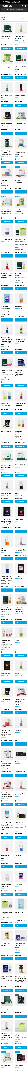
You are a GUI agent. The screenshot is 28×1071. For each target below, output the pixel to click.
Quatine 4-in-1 (5, 699)
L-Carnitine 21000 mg (6, 124)
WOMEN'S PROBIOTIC (18, 181)
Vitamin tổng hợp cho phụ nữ (20, 793)
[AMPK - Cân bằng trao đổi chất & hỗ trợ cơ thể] (7, 265)
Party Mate (18, 762)
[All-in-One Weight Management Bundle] (21, 58)
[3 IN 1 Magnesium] (7, 231)
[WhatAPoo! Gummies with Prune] (7, 298)
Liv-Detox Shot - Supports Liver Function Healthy (20, 609)
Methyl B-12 (18, 673)
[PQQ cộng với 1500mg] (7, 935)
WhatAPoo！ (5, 66)
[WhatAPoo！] (7, 58)
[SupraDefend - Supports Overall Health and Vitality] (7, 785)
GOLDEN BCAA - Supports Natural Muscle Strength (6, 521)
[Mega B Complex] (7, 485)
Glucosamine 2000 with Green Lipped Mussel (20, 152)
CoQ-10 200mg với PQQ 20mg (20, 404)
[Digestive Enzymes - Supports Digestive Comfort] (7, 143)
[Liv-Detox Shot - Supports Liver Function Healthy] (21, 600)
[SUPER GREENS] (7, 423)
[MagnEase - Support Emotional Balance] (7, 172)
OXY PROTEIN (5, 1065)
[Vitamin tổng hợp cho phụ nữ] (21, 785)
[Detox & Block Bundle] (7, 632)
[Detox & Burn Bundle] (21, 423)
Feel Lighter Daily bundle (6, 913)
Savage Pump (5, 673)
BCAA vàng (18, 884)
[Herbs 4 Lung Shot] (21, 115)
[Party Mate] (21, 754)
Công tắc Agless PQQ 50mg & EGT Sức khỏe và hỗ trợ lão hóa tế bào (20, 979)
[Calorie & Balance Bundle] (7, 362)
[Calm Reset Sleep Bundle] (7, 968)
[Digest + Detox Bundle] (21, 1026)
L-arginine (18, 855)
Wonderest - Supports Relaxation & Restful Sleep (19, 373)
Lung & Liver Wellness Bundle (6, 210)
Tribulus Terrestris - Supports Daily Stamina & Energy (6, 1035)
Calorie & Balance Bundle (6, 371)
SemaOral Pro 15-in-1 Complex (20, 465)
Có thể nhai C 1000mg (5, 549)
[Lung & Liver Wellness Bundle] (7, 201)
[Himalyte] (21, 568)
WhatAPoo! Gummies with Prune (5, 308)
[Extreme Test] (21, 1000)
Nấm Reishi (18, 306)
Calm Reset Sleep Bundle (6, 977)
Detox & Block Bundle (5, 641)
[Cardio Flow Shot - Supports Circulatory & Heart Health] (21, 691)
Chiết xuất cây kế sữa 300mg (20, 37)
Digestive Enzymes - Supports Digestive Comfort (7, 152)
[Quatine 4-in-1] (7, 691)
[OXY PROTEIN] (7, 1057)
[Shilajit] (21, 485)
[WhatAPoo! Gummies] (21, 202)
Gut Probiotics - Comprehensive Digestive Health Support (6, 764)
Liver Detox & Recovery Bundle (20, 823)
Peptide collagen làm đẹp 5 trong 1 (20, 549)
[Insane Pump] (21, 511)
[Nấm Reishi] (21, 298)
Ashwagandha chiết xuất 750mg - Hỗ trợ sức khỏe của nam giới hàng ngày (6, 341)
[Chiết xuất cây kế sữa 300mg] (21, 28)
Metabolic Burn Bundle (19, 1066)
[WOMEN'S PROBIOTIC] (21, 172)
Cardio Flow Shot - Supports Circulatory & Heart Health (21, 702)
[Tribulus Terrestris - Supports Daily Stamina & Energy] (7, 1026)
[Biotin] (21, 632)
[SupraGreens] (7, 1000)
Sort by (3, 17)
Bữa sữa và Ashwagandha (5, 404)
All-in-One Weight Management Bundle (20, 67)
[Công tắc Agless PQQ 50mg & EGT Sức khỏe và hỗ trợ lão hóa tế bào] (21, 968)
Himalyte (18, 576)
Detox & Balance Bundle (20, 274)
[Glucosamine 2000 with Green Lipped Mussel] (21, 143)
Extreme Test (19, 1008)
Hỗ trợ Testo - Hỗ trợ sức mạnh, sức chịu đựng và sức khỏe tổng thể (6, 579)
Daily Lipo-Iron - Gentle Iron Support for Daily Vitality (6, 733)
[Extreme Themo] (21, 87)
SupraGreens (5, 1008)
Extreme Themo (20, 95)
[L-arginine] (21, 847)
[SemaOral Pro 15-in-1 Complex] (21, 456)
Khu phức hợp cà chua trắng (6, 885)
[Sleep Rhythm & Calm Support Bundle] (21, 935)
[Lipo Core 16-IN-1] (7, 28)
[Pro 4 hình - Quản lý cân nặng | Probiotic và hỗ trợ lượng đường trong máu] (7, 814)
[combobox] (14, 9)
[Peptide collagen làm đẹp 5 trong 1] (21, 541)
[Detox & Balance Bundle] (21, 266)
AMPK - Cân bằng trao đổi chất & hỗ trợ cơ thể (6, 275)
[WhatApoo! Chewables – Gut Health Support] (21, 330)
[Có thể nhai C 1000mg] (7, 541)
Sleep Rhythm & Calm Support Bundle (20, 945)
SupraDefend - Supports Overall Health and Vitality (7, 794)
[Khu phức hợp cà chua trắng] (7, 876)
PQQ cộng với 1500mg (5, 944)
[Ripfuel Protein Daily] (21, 904)
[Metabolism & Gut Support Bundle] (21, 231)
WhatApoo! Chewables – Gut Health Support (20, 339)
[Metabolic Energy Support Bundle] (7, 600)
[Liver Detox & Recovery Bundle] (21, 814)
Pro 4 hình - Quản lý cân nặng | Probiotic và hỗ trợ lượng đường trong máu (7, 826)
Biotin (17, 640)
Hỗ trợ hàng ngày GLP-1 (6, 96)
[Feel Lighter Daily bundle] (7, 904)
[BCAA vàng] (21, 876)
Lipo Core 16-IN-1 (6, 36)
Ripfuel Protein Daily (19, 913)
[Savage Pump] (7, 665)
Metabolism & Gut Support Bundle (20, 240)
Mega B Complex (6, 493)
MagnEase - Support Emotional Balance (6, 182)
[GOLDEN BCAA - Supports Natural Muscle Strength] (7, 511)
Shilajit (17, 493)
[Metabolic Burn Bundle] (21, 1057)
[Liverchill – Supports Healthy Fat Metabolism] (7, 456)
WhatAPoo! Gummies (18, 210)
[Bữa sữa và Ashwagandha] (7, 395)
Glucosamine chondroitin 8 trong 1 (5, 857)
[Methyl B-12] (21, 665)
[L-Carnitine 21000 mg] (7, 115)
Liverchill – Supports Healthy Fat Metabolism (6, 465)
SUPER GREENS (6, 431)
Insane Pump (19, 519)
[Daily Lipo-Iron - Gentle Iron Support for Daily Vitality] (7, 722)
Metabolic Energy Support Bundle (6, 608)
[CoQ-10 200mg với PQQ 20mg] (21, 395)
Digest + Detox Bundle (19, 1034)
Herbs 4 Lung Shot (20, 123)
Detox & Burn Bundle (19, 432)
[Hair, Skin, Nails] (21, 722)
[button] (22, 6)
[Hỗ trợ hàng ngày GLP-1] (7, 87)
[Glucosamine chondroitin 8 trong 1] (7, 847)
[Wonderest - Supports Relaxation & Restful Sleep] (21, 362)
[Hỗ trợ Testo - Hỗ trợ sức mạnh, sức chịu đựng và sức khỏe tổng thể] (7, 568)
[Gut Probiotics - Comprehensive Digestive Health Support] (7, 754)
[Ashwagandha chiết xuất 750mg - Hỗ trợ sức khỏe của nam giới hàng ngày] (7, 329)
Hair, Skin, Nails (20, 730)
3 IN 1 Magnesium (6, 239)
